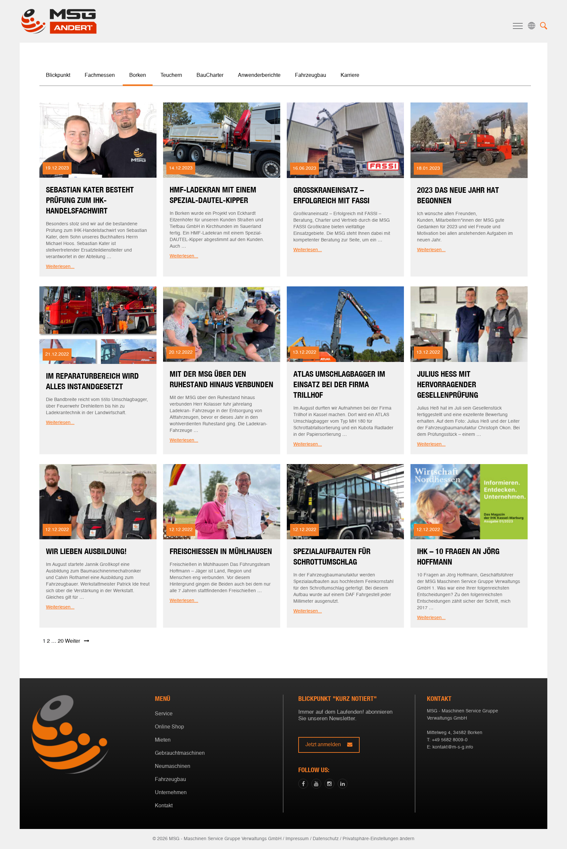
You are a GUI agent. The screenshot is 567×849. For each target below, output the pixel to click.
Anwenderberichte (259, 75)
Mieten (163, 740)
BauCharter (210, 75)
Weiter (74, 641)
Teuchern (282, 452)
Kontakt (164, 806)
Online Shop (169, 727)
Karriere (350, 75)
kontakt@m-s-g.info (452, 747)
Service (164, 714)
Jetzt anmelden (323, 745)
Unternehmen (171, 792)
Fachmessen (100, 75)
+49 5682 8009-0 (450, 740)
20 (61, 641)
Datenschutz (326, 839)
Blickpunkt (58, 75)
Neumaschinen (172, 766)
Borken (282, 442)
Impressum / (298, 839)
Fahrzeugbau (310, 75)
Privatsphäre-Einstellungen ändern (378, 839)
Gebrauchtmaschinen (180, 753)
